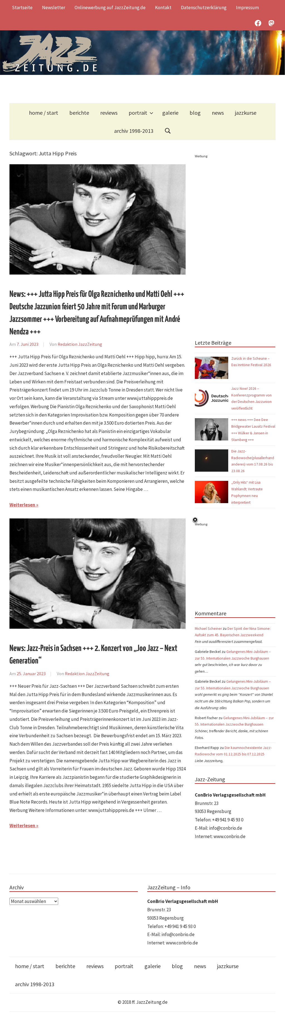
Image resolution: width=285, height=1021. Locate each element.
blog (195, 112)
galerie (170, 112)
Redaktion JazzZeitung (80, 344)
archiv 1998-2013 (133, 130)
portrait (138, 112)
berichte (79, 112)
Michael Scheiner (208, 628)
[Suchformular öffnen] (168, 131)
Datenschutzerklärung (204, 7)
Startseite (22, 7)
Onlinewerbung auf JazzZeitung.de (110, 7)
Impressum (247, 7)
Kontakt (163, 7)
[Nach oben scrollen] (275, 1011)
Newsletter (53, 7)
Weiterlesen (22, 505)
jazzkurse (245, 112)
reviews (108, 112)
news (218, 112)
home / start (43, 112)
